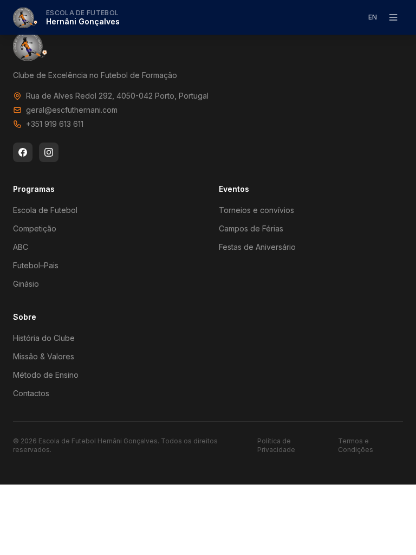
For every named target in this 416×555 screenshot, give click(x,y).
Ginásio (26, 283)
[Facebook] (22, 152)
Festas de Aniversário (257, 246)
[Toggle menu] (393, 17)
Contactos (31, 393)
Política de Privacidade (276, 445)
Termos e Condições (355, 445)
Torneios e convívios (256, 210)
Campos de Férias (251, 228)
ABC (20, 246)
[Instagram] (48, 152)
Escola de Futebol (45, 210)
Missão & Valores (43, 356)
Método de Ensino (46, 374)
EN (372, 17)
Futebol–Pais (35, 265)
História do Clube (44, 338)
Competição (34, 228)
